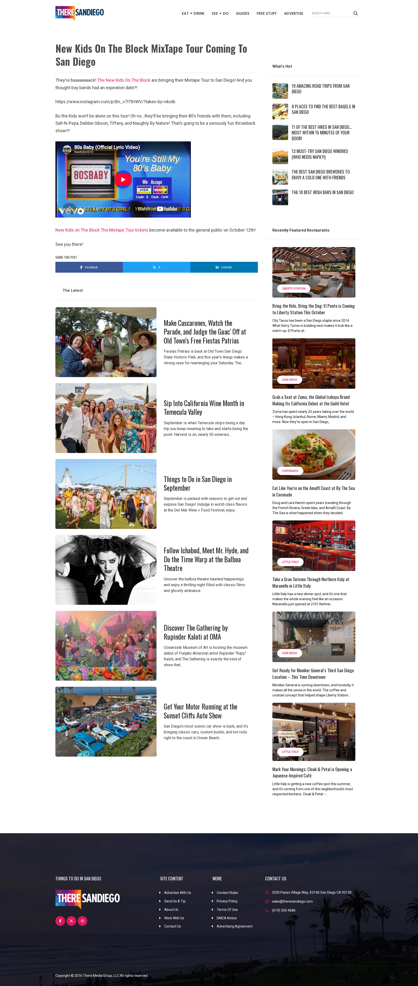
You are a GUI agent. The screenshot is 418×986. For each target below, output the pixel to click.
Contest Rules (227, 893)
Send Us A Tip (175, 901)
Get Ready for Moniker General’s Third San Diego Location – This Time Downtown (313, 673)
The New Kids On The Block (123, 80)
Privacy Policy (227, 901)
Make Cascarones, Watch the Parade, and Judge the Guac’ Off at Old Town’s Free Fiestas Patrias (205, 331)
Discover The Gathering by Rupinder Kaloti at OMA (196, 632)
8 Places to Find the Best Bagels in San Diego (323, 109)
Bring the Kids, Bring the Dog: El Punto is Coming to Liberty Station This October (313, 308)
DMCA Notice (227, 918)
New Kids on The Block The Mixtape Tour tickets (101, 230)
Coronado (290, 471)
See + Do (220, 13)
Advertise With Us (177, 893)
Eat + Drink (193, 13)
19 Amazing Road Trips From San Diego (321, 89)
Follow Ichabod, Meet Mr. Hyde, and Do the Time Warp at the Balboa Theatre (206, 559)
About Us (171, 910)
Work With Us (174, 918)
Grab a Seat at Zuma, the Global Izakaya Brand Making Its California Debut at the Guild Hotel (311, 400)
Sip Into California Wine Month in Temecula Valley (204, 407)
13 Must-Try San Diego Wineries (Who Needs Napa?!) (320, 154)
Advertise (293, 13)
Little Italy (290, 562)
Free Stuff (267, 13)
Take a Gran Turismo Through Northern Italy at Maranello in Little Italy (310, 582)
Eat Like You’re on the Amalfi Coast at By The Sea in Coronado (313, 491)
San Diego (289, 379)
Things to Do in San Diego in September (198, 483)
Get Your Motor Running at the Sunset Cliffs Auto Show (200, 710)
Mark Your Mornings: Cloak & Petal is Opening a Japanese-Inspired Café (312, 772)
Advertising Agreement (235, 926)
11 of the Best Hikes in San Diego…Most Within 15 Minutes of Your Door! (322, 132)
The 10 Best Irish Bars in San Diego (323, 192)
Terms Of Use (227, 910)
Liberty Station (294, 288)
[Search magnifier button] (355, 13)
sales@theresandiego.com (292, 901)
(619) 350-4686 (284, 910)
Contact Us (172, 926)
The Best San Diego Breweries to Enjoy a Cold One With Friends (321, 174)
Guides (242, 13)
